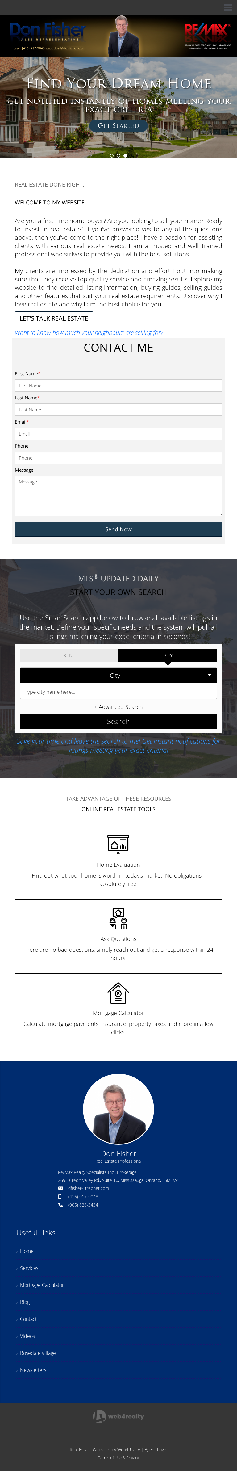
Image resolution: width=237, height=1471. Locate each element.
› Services (27, 1268)
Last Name (27, 397)
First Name (27, 373)
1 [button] (112, 156)
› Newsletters (31, 1370)
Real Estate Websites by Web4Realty (105, 1449)
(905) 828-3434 (83, 1205)
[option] (118, 107)
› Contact (26, 1319)
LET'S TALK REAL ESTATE (54, 318)
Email (22, 422)
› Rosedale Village (36, 1353)
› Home (25, 1251)
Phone (21, 446)
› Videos (25, 1336)
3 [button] (125, 156)
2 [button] (118, 156)
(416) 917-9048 (83, 1196)
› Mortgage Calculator (40, 1285)
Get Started (118, 126)
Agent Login (156, 1449)
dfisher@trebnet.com (88, 1188)
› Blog (23, 1302)
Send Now (118, 529)
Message (24, 470)
